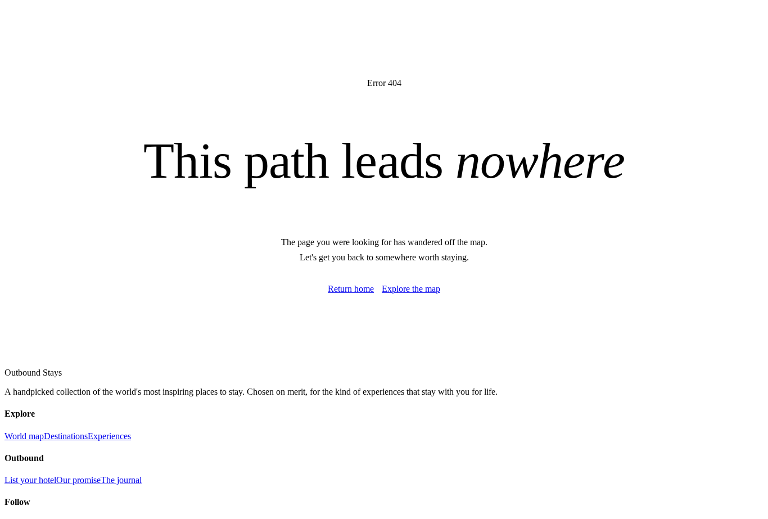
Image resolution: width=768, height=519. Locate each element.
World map (24, 436)
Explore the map (411, 289)
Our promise (78, 480)
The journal (121, 480)
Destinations (66, 436)
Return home (351, 289)
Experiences (109, 436)
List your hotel (30, 480)
